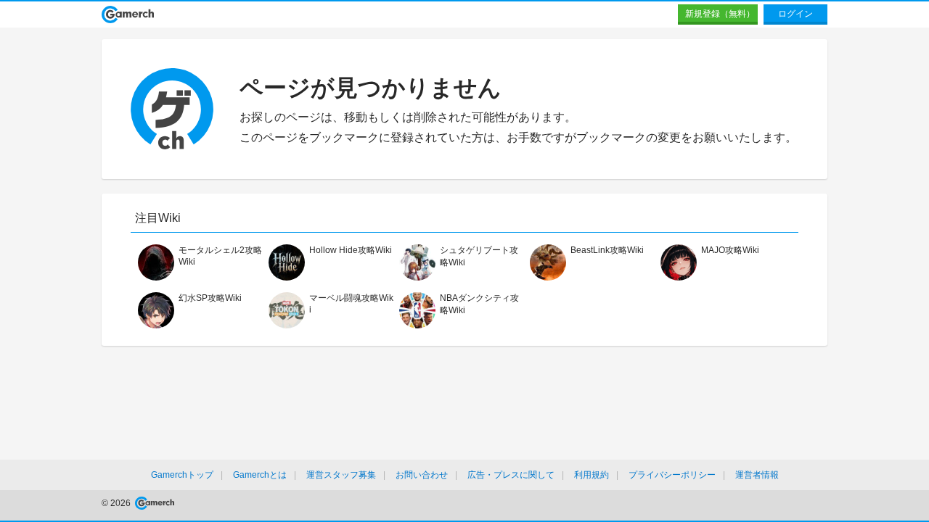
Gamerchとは (260, 475)
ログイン (795, 14)
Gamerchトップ (182, 475)
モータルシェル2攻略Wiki (220, 256)
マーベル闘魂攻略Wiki (351, 304)
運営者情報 (757, 475)
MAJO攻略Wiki (730, 250)
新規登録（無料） (720, 14)
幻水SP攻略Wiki (210, 298)
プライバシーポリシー (672, 475)
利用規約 (591, 475)
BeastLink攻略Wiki (607, 250)
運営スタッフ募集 (341, 475)
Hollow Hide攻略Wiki (350, 250)
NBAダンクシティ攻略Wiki (479, 304)
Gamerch (128, 14)
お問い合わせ (422, 475)
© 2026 (117, 503)
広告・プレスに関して (510, 475)
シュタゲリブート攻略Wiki (479, 256)
